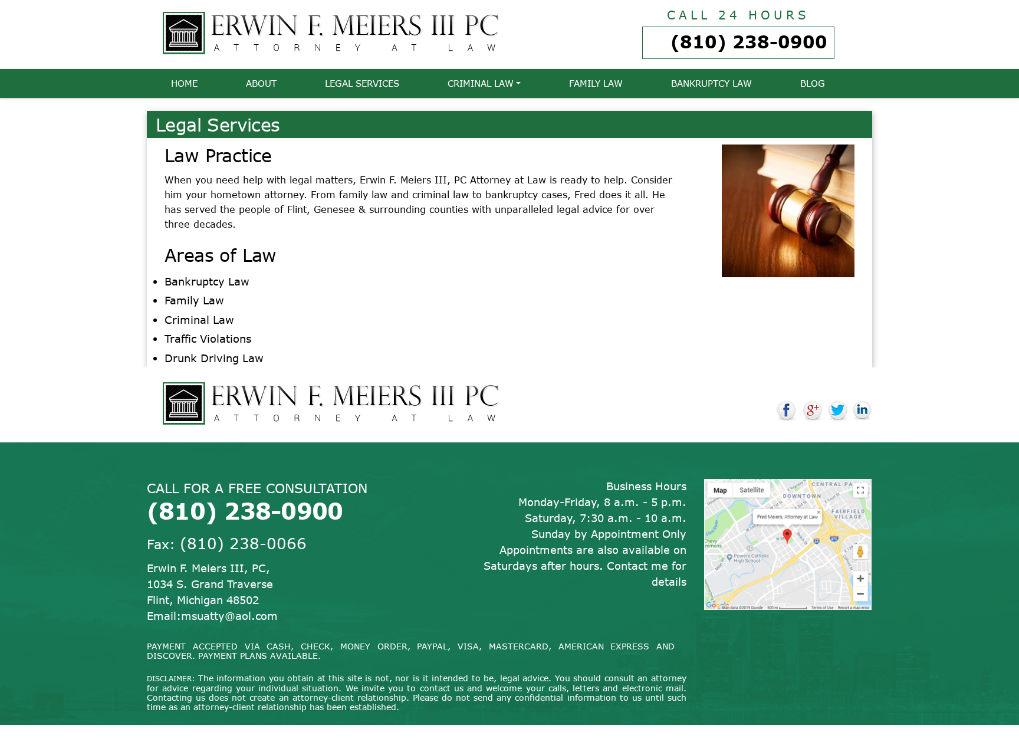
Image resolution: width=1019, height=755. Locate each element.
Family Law (596, 83)
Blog (812, 83)
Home (184, 83)
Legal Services (362, 83)
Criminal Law (481, 83)
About (261, 83)
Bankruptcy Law (711, 83)
